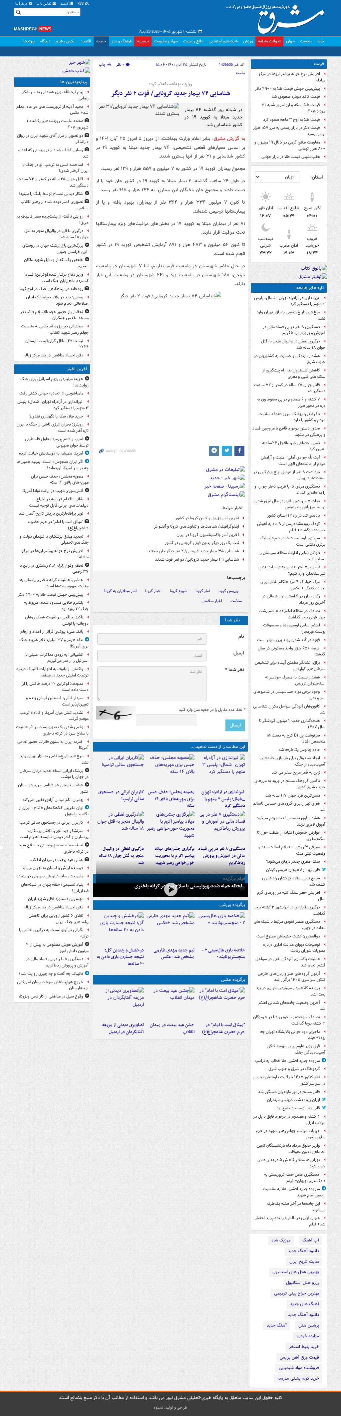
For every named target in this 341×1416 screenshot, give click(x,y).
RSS (81, 3)
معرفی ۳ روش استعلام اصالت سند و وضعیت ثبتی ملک (291, 850)
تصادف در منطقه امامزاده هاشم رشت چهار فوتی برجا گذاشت (292, 614)
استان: (316, 177)
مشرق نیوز (277, 16)
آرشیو (65, 3)
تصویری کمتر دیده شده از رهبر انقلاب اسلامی (55, 205)
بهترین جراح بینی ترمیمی (296, 1293)
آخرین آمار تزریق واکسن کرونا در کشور (207, 518)
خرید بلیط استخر (304, 1346)
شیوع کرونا (178, 591)
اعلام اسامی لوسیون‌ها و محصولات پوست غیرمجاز (294, 628)
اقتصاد (86, 41)
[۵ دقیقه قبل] (221, 770)
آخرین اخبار (77, 368)
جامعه (101, 41)
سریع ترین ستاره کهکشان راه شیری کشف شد (293, 881)
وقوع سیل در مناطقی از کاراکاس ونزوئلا (50, 996)
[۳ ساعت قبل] (221, 827)
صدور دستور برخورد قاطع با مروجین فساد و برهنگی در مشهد (288, 431)
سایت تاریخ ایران (304, 1261)
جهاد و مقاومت (166, 41)
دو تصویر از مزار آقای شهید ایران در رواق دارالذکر (53, 138)
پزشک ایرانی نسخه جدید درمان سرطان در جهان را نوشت (54, 774)
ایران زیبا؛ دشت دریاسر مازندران (293, 1100)
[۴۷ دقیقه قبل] (221, 1003)
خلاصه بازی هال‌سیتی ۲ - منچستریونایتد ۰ (223, 953)
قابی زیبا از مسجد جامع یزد (298, 1108)
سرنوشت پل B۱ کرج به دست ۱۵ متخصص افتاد (295, 738)
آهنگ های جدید (304, 1304)
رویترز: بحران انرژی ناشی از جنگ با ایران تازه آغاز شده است (53, 427)
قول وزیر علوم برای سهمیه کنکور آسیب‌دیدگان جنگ (296, 1049)
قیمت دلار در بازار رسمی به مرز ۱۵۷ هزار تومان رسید (289, 130)
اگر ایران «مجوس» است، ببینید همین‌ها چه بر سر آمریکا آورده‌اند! (53, 465)
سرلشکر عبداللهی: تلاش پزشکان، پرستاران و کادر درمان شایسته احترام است (54, 834)
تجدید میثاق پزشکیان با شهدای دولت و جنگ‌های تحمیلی (54, 539)
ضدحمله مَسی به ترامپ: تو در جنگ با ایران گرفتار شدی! (55, 168)
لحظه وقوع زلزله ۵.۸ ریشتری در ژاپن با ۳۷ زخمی (54, 568)
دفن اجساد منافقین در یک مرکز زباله (53, 355)
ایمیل (238, 653)
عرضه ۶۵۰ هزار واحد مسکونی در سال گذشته (291, 651)
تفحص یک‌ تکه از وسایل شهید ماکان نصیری (56, 263)
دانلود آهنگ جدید (303, 1250)
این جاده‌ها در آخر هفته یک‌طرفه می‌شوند (295, 1206)
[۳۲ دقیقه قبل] (170, 770)
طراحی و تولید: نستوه (170, 1407)
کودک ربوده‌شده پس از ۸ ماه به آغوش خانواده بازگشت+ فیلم (291, 527)
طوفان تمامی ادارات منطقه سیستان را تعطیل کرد (292, 556)
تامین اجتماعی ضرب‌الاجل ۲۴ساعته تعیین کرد (293, 446)
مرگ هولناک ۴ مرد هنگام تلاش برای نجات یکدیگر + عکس (292, 585)
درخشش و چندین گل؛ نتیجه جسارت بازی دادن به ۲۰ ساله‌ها (120, 957)
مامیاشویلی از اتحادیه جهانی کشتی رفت (51, 393)
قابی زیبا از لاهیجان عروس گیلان (293, 870)
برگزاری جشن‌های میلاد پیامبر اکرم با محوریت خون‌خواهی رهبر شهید (174, 856)
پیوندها (29, 41)
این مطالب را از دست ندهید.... (217, 746)
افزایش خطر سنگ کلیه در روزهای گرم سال (291, 895)
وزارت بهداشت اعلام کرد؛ (170, 84)
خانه (320, 41)
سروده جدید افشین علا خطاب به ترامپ (287, 1061)
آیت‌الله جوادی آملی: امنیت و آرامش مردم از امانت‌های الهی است (293, 460)
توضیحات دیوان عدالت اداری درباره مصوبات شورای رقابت (294, 947)
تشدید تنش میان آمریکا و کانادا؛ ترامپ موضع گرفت (54, 716)
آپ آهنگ (310, 1240)
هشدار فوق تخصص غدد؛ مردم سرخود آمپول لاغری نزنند (291, 821)
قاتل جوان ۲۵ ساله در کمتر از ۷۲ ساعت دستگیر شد (289, 388)
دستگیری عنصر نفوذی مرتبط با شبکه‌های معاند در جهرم (289, 924)
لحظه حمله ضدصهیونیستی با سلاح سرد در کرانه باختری (188, 886)
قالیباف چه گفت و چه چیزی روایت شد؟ (51, 973)
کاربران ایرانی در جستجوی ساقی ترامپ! (121, 795)
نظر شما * (234, 669)
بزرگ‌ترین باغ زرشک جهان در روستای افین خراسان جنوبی (55, 248)
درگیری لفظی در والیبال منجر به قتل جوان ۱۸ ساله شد (293, 344)
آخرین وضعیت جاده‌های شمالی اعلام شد (291, 1006)
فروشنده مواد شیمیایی (299, 1367)
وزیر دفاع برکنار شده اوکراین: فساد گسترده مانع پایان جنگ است (57, 277)
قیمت (319, 63)
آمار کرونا (202, 591)
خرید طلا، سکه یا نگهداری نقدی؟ (56, 416)
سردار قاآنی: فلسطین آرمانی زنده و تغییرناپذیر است (57, 701)
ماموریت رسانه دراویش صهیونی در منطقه (49, 876)
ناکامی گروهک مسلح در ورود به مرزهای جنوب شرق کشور (289, 784)
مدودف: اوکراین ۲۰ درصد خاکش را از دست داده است (55, 686)
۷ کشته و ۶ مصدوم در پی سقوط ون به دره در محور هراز (291, 402)
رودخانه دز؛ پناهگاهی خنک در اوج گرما (51, 289)
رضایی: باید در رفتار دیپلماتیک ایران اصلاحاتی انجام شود (57, 300)
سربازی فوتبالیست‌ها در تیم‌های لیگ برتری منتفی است (292, 541)
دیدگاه (45, 41)
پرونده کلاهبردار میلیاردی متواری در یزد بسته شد (290, 991)
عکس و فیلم (65, 41)
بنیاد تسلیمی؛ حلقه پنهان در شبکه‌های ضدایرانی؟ (55, 887)
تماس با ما (44, 3)
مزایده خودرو (308, 1336)
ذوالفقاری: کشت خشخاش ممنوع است (288, 936)
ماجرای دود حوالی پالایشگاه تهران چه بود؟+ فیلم (292, 1035)
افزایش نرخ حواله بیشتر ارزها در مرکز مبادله (291, 77)
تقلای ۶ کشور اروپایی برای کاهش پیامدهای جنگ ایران (59, 918)
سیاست (306, 41)
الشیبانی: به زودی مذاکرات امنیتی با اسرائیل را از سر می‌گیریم (57, 657)
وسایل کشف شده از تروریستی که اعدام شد (53, 153)
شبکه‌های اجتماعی (223, 41)
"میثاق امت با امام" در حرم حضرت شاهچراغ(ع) (223, 1028)
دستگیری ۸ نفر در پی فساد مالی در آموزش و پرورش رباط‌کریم (294, 330)
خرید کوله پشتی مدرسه (298, 1378)
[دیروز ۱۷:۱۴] (221, 928)
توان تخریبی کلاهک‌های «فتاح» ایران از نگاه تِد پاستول (54, 811)
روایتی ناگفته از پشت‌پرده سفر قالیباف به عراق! (53, 219)
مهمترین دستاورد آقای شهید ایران (55, 899)
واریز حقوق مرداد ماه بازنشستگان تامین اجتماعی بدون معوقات (290, 1148)
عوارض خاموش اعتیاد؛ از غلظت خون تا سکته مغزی (291, 835)
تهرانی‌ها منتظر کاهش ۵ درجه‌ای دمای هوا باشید (291, 1163)
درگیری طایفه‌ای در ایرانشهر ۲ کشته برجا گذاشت (289, 910)
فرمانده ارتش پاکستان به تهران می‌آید (52, 868)
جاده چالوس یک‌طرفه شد (299, 750)
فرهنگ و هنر (122, 41)
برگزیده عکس (233, 979)
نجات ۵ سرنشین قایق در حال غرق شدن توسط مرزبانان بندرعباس (289, 504)
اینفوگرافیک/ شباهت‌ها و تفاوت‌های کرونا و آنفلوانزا (196, 526)
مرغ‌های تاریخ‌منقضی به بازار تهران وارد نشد (291, 315)
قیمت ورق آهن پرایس (299, 1357)
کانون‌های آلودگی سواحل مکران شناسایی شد (289, 709)
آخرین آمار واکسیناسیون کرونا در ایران (207, 535)
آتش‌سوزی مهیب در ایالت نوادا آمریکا (52, 491)
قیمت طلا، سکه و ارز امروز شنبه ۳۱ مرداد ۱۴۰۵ (293, 108)
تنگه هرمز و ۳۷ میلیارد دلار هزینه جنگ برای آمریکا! (54, 643)
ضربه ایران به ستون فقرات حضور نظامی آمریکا (53, 745)
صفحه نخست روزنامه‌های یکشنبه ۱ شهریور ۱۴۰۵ (58, 124)
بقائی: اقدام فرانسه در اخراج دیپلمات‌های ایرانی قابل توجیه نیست (59, 502)
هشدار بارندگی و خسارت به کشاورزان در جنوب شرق (289, 359)
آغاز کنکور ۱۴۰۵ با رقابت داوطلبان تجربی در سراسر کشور (289, 1080)
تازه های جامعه (310, 287)
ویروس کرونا (228, 591)
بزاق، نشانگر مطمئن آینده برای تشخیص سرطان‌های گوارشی (290, 665)
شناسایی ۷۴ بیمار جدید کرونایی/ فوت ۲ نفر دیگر (170, 93)
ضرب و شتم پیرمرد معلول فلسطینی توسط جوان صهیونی (57, 442)
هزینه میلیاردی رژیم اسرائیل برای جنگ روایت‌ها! (54, 382)
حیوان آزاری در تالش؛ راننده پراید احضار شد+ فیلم (290, 1221)
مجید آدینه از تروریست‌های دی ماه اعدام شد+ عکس (52, 109)
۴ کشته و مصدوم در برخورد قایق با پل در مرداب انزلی (289, 1119)
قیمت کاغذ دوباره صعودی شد (295, 96)
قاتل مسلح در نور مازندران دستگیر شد (289, 1092)
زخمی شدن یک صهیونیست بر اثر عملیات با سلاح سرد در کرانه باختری (52, 730)
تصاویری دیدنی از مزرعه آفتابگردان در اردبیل (123, 1028)
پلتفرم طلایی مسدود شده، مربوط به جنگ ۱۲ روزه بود (56, 605)
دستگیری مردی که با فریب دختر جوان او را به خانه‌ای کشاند (289, 489)
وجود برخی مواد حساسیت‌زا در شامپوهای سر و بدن (289, 694)
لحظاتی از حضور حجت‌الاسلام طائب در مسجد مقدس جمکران (54, 315)
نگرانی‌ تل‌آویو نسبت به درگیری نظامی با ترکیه (54, 933)
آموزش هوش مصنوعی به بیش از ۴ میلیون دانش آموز (57, 947)
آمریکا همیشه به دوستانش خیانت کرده (51, 453)
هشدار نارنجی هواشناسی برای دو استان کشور (53, 788)
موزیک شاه (281, 1240)
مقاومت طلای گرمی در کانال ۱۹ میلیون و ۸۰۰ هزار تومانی (289, 145)
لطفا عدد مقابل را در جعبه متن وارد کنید (212, 710)
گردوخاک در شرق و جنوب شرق (294, 1069)
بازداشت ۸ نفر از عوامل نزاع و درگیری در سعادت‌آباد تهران (289, 475)
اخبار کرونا (153, 591)
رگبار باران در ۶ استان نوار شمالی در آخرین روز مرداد (293, 599)
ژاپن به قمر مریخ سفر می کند (296, 772)
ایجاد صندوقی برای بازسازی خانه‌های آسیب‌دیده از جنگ (292, 761)
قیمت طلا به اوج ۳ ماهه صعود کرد (291, 119)
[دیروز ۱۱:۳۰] (120, 928)
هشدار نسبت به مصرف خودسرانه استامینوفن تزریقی (295, 680)
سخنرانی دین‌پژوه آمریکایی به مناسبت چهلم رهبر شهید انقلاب (55, 329)
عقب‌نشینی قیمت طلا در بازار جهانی (290, 157)
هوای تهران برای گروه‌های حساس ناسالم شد (289, 806)
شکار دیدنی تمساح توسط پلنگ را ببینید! (51, 194)
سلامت (236, 601)
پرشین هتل (308, 1325)
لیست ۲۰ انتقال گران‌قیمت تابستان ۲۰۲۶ (57, 344)
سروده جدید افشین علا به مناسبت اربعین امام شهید (294, 1192)
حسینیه (143, 41)
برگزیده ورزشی (232, 904)
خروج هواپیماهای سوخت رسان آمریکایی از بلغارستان (53, 985)
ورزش (248, 41)
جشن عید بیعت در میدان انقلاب (172, 1028)
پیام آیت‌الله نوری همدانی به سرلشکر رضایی (55, 95)
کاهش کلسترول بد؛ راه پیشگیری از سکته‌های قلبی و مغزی (293, 373)
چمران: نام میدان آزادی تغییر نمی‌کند (52, 800)
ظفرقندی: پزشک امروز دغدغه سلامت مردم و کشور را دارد (291, 417)
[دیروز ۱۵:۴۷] (170, 928)
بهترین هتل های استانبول (295, 1272)
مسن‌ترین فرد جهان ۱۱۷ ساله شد (292, 795)
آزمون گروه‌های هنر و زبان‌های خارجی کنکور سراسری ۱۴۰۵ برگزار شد (291, 976)
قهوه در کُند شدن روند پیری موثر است (288, 640)
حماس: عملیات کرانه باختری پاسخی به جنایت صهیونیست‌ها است (54, 583)
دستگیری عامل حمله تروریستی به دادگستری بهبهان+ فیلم (294, 1177)
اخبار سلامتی (211, 601)
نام (241, 636)
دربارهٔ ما (21, 3)
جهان (290, 41)
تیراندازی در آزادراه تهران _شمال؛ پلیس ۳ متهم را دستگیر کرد (289, 301)
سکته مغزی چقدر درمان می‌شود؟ (293, 861)
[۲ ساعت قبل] (120, 770)
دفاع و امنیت (193, 41)
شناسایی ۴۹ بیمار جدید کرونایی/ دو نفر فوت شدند (197, 559)
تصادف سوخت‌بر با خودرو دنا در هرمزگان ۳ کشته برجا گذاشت (289, 1020)
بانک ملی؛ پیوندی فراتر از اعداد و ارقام (51, 631)
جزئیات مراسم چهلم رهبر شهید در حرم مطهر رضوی (290, 1134)
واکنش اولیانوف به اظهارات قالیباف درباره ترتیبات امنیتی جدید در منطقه (52, 672)
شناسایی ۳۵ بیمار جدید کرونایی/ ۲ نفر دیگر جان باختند (193, 551)
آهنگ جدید (277, 1325)
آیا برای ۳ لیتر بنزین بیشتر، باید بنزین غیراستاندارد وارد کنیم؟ (291, 570)
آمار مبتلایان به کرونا (120, 591)
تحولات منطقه (269, 41)
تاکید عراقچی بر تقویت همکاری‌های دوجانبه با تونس (57, 620)
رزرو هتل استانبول (302, 1282)
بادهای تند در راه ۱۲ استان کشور (293, 515)
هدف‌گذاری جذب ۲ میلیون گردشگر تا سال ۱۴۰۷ (292, 724)
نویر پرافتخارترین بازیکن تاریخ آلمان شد (51, 513)
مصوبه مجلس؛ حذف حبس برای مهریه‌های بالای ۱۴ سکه (171, 799)
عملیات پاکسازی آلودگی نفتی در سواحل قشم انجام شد (290, 962)
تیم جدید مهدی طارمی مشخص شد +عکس (174, 953)
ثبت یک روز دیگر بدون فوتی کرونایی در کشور (202, 543)
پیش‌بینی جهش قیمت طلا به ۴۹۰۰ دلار (287, 88)
